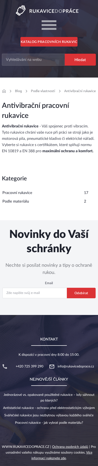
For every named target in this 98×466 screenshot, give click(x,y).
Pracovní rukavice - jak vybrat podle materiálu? (49, 422)
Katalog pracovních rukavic (49, 42)
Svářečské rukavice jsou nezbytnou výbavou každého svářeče (48, 415)
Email (49, 283)
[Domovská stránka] (4, 91)
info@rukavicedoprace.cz (76, 366)
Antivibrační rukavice (80, 91)
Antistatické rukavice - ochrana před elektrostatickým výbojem (49, 408)
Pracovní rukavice (17, 193)
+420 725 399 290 (29, 366)
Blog (18, 91)
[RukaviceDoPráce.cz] (49, 10)
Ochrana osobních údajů (70, 447)
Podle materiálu (15, 201)
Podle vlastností (43, 91)
